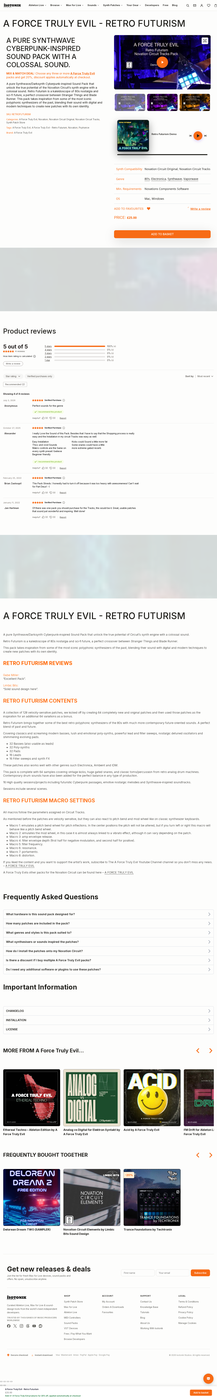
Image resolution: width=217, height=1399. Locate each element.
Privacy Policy (185, 1312)
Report (63, 418)
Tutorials (144, 1312)
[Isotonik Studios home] (13, 5)
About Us (145, 1323)
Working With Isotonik (151, 1328)
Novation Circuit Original (61, 119)
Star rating (11, 376)
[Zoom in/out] (1, 1381)
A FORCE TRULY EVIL (19, 865)
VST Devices (71, 1328)
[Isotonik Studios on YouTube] (34, 1326)
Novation (43, 119)
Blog (142, 1317)
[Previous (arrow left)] (1, 1385)
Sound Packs (71, 1323)
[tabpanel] (162, 184)
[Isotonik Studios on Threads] (28, 1326)
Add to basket (162, 234)
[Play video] (162, 62)
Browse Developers (74, 1339)
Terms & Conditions (188, 1301)
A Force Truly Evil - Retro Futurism (49, 127)
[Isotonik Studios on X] (15, 1326)
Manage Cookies (187, 1323)
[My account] (201, 5)
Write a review (13, 363)
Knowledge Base (149, 1307)
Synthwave (175, 179)
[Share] (8, 1381)
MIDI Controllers (72, 1317)
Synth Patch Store (15, 122)
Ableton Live (70, 1312)
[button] (132, 209)
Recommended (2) (15, 384)
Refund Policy (185, 1307)
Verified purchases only (39, 376)
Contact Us (146, 1301)
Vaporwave (190, 179)
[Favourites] (208, 5)
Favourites (107, 1312)
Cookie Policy (185, 1317)
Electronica (158, 179)
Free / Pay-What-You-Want (78, 1333)
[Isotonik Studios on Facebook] (8, 1326)
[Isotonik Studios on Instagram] (21, 1326)
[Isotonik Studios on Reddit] (40, 1326)
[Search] (187, 5)
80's (147, 179)
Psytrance (84, 127)
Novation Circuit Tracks (87, 119)
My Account (108, 1301)
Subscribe (200, 1272)
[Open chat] (208, 1379)
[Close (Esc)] (11, 1381)
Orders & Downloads (113, 1307)
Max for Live (70, 1307)
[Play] (197, 135)
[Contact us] (194, 5)
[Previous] (190, 136)
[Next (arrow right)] (4, 1385)
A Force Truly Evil (82, 73)
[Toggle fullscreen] (4, 1381)
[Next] (205, 136)
